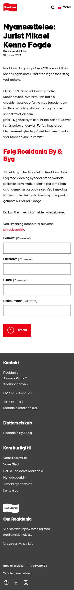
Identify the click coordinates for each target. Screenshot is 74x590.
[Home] (10, 7)
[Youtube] (16, 582)
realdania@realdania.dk (20, 408)
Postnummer (20, 301)
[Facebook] (6, 582)
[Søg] (53, 7)
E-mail (15, 280)
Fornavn (17, 238)
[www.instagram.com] (26, 582)
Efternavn (17, 259)
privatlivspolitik (13, 229)
